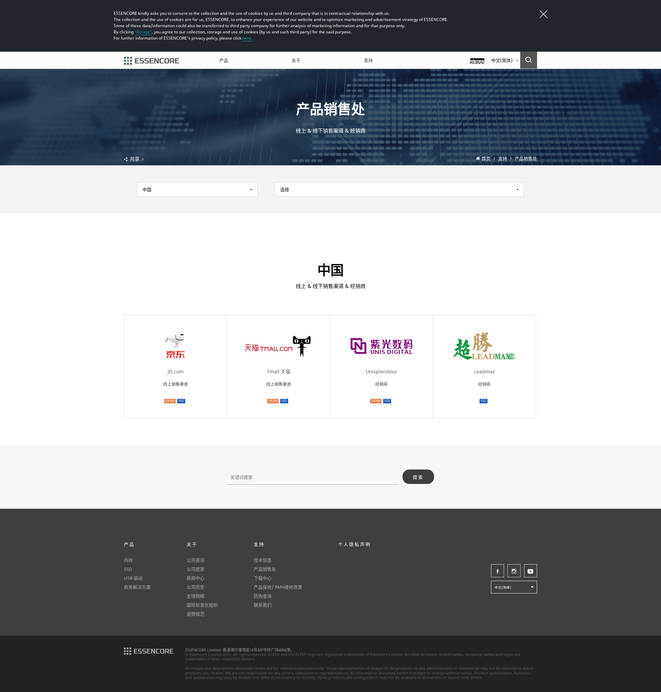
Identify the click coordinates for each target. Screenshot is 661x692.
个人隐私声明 (354, 544)
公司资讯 (195, 560)
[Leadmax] (484, 352)
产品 (223, 60)
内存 (128, 560)
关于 (296, 60)
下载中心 (263, 578)
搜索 (418, 477)
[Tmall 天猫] (278, 352)
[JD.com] (176, 352)
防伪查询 (263, 596)
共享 (134, 159)
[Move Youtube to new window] (530, 570)
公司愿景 (195, 569)
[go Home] (151, 60)
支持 (368, 60)
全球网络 (195, 596)
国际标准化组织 (202, 605)
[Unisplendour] (381, 352)
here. (247, 38)
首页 (486, 158)
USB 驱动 (133, 578)
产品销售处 (526, 158)
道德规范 (195, 614)
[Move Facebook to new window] (497, 570)
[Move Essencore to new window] (148, 650)
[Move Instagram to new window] (514, 570)
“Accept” (143, 32)
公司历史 (195, 587)
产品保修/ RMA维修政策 (278, 587)
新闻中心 (195, 578)
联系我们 (263, 605)
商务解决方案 (137, 587)
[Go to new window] (477, 60)
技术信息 (263, 560)
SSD (128, 569)
